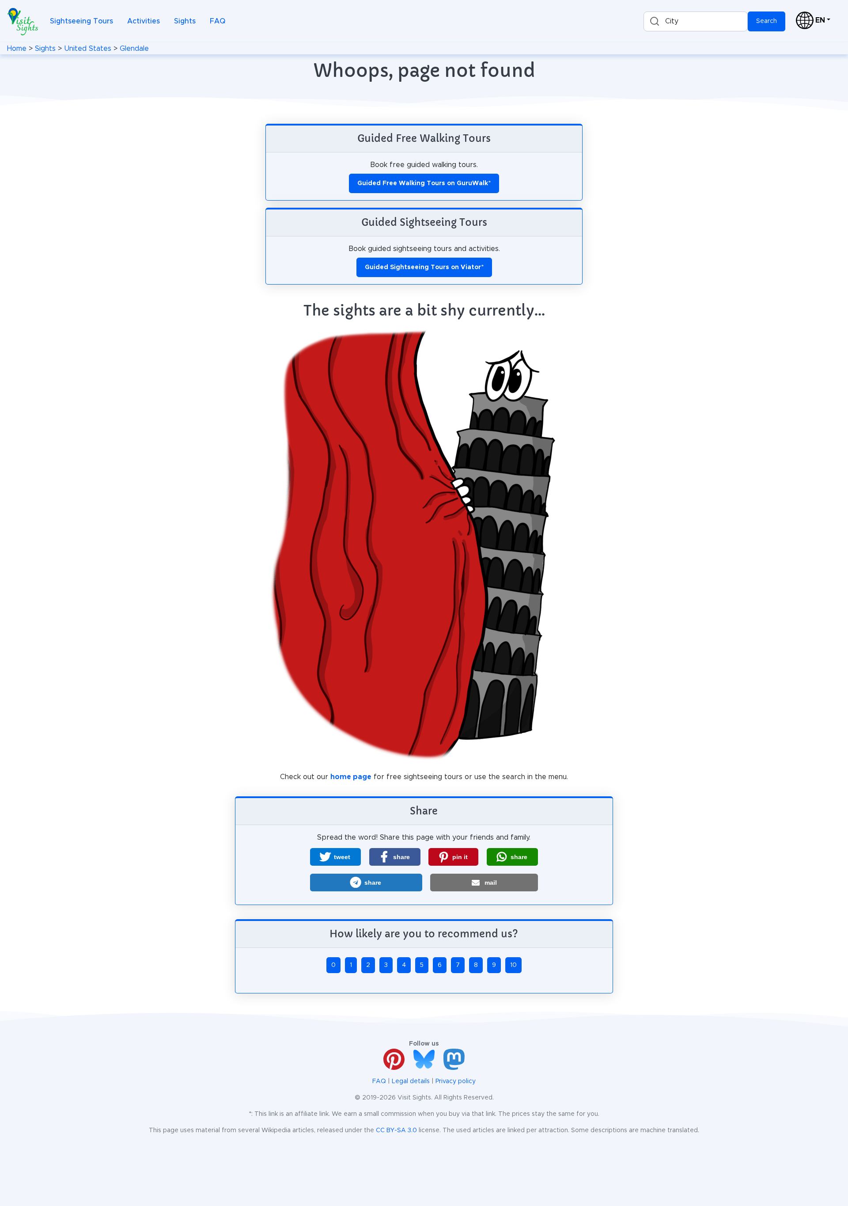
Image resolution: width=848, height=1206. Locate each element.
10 (513, 965)
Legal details (411, 1081)
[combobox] (696, 21)
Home (16, 48)
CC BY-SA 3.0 (396, 1130)
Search (766, 21)
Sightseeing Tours (81, 21)
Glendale (134, 48)
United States (87, 48)
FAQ (217, 21)
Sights (185, 21)
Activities (143, 21)
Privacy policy (455, 1081)
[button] (335, 857)
